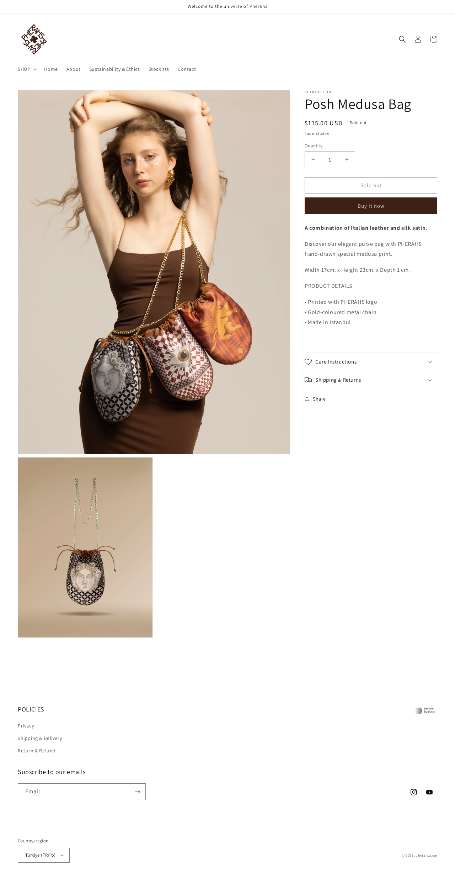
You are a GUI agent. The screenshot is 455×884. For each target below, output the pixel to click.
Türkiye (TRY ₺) (40, 855)
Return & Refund (37, 750)
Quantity (313, 146)
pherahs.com (426, 855)
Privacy (26, 725)
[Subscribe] (137, 791)
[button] (27, 69)
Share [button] (319, 399)
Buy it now (371, 205)
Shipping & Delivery (40, 738)
